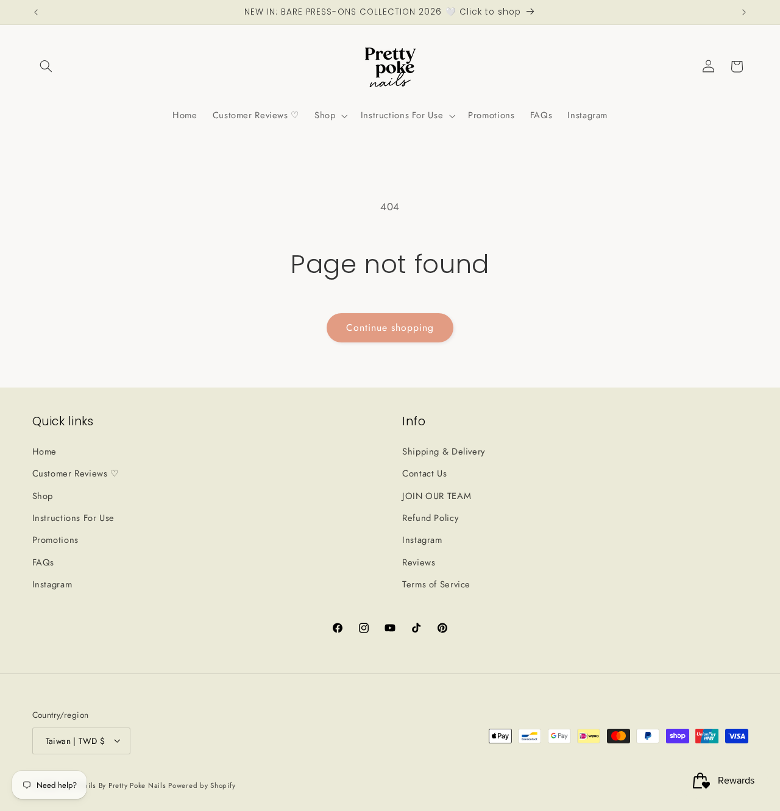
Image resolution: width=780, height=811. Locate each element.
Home (44, 451)
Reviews (418, 561)
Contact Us (424, 473)
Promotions (55, 540)
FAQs (43, 561)
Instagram (52, 584)
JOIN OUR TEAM (436, 495)
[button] (46, 66)
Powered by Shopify (201, 785)
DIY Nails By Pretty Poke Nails (116, 785)
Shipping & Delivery (443, 451)
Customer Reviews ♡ (75, 473)
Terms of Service (436, 584)
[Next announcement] (744, 12)
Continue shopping (390, 328)
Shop (43, 495)
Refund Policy (430, 517)
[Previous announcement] (36, 12)
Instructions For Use (73, 517)
